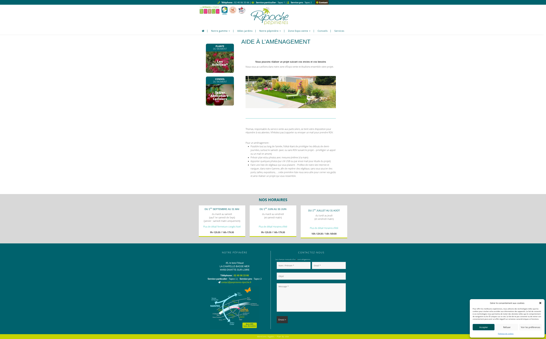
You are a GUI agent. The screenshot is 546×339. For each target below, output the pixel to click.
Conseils (323, 31)
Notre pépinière (269, 31)
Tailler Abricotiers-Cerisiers (219, 95)
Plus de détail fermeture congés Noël (222, 226)
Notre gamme (219, 31)
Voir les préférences (530, 327)
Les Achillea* (220, 63)
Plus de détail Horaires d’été (273, 226)
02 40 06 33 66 (241, 275)
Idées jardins (245, 31)
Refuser (507, 327)
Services (339, 31)
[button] (540, 303)
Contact (323, 2)
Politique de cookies (506, 333)
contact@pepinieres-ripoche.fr (236, 282)
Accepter (483, 327)
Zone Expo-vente (298, 31)
